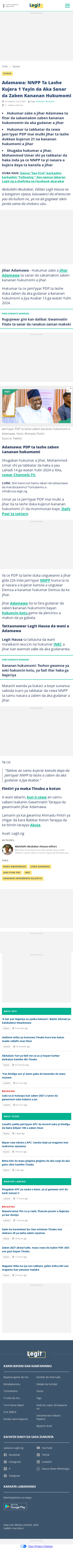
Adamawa (19, 603)
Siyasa (16, 66)
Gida (5, 66)
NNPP (45, 580)
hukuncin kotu (15, 612)
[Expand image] (69, 390)
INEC (58, 644)
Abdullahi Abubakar (45, 101)
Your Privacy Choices (40, 1546)
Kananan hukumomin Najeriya (22, 878)
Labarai (6, 1046)
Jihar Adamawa (40, 866)
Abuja (35, 824)
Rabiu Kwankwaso (14, 866)
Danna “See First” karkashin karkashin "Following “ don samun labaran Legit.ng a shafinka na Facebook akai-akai (33, 177)
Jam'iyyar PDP (11, 872)
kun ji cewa (37, 797)
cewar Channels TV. (19, 474)
